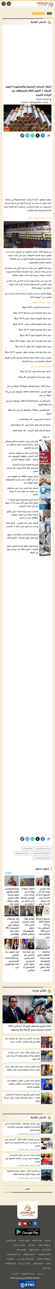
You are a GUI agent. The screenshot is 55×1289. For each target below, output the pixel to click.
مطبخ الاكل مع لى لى (25, 1259)
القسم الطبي (11, 1240)
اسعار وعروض (38, 1263)
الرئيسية (48, 1240)
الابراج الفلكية (10, 1263)
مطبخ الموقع (34, 1249)
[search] (3, 3)
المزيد (27, 1189)
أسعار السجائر (27, 848)
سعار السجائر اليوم (22, 853)
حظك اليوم (47, 1268)
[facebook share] (43, 135)
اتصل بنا (15, 1273)
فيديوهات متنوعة (44, 1245)
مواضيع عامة (21, 1249)
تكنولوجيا (10, 1259)
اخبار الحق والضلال (13, 1254)
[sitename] (27, 1210)
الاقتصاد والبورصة (44, 1254)
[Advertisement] (27, 54)
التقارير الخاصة (24, 1240)
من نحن (40, 1273)
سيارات (48, 1263)
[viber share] (27, 135)
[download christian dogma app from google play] (27, 1232)
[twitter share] (38, 135)
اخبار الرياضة (46, 1249)
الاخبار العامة (38, 13)
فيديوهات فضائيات (44, 1259)
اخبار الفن (31, 1245)
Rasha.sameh (43, 99)
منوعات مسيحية (19, 1245)
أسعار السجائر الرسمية (42, 858)
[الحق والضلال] (49, 13)
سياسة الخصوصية (27, 1273)
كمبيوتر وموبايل (29, 1254)
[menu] (9, 3)
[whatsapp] (22, 135)
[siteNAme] (46, 4)
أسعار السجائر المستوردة (41, 853)
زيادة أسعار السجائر (43, 848)
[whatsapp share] (32, 135)
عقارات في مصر (24, 1263)
